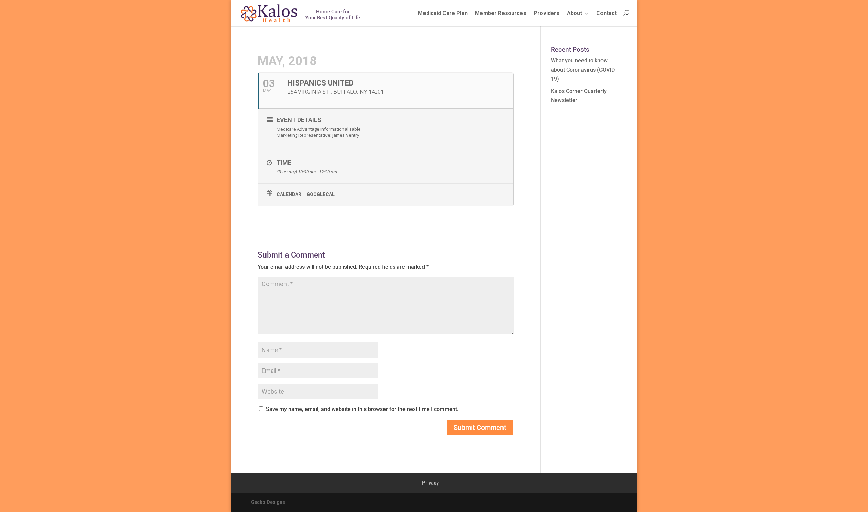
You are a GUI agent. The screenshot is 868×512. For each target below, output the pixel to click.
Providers (546, 13)
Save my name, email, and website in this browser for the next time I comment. (362, 409)
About (574, 13)
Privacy (430, 483)
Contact (606, 13)
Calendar (289, 194)
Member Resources (500, 13)
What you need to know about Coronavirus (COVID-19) (583, 69)
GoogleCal (321, 194)
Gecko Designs (268, 502)
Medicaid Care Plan (443, 13)
